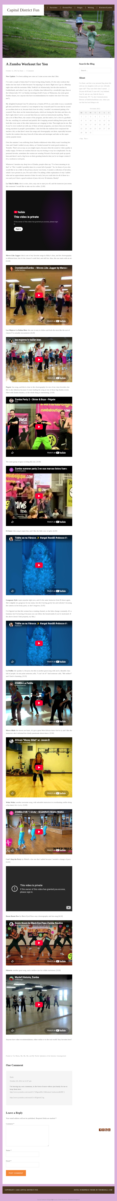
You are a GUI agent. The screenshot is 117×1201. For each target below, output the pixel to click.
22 (81, 129)
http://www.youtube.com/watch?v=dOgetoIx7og (27, 1097)
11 (95, 121)
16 (86, 125)
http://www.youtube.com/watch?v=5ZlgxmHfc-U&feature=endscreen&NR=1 (37, 1092)
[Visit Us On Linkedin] (109, 1197)
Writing (91, 7)
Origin (79, 7)
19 (100, 125)
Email (8, 1161)
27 (104, 129)
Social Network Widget (44, 1199)
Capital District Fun (23, 10)
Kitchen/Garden (105, 7)
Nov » (86, 138)
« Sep (81, 138)
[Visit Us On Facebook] (100, 1197)
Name (9, 1150)
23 (86, 129)
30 (86, 133)
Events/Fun (67, 7)
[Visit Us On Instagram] (103, 1197)
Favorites (53, 7)
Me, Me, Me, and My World (29, 1056)
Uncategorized (61, 1056)
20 (104, 125)
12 (100, 121)
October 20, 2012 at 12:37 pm (20, 1081)
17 (90, 125)
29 (81, 133)
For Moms (16, 1056)
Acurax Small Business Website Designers (66, 1199)
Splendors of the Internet (48, 1056)
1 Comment (30, 71)
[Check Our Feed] (106, 1197)
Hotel (76, 1190)
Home (42, 7)
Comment (10, 1124)
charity (19, 805)
